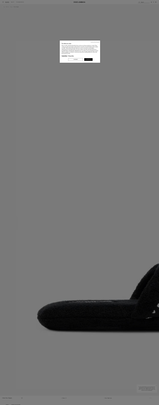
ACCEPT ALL (88, 59)
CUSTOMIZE (76, 59)
